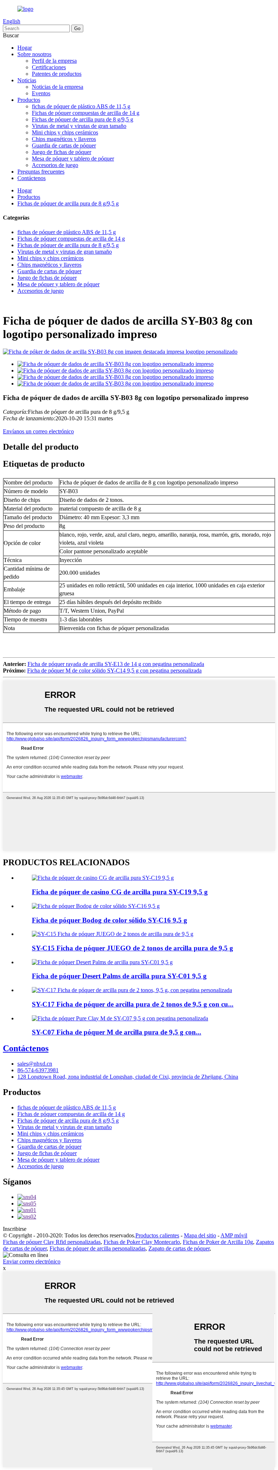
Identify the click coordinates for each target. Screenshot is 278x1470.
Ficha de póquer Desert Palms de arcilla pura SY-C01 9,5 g (119, 976)
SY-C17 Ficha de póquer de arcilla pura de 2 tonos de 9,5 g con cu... (132, 1004)
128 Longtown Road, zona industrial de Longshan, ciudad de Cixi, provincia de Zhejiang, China (127, 1077)
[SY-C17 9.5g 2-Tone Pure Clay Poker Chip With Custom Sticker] (132, 990)
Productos (28, 100)
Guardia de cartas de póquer (64, 145)
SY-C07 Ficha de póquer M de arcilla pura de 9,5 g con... (116, 1032)
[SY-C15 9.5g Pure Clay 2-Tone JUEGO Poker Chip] (112, 934)
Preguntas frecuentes (40, 171)
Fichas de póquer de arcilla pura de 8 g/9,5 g (82, 119)
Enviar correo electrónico (31, 1261)
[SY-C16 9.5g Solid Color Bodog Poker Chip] (96, 906)
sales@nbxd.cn (34, 1064)
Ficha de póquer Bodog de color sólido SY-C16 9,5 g (109, 920)
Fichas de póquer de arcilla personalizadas (98, 1248)
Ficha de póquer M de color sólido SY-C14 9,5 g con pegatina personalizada (114, 670)
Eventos (41, 93)
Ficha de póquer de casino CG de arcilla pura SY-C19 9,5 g (120, 892)
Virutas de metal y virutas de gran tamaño (79, 126)
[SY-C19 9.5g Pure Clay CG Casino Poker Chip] (103, 878)
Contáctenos (31, 178)
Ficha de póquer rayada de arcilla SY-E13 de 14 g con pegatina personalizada (116, 664)
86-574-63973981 (38, 1070)
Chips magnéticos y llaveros (64, 139)
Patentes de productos (56, 74)
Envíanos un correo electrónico (38, 431)
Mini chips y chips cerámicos (65, 132)
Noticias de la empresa (57, 87)
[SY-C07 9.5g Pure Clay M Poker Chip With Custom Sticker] (120, 1018)
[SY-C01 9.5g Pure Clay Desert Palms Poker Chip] (102, 962)
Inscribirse (14, 1229)
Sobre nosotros (34, 54)
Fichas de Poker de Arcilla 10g (218, 1242)
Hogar (24, 48)
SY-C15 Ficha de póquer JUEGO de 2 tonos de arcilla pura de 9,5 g (132, 948)
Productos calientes (157, 1235)
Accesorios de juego (55, 165)
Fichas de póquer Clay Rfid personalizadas (52, 1242)
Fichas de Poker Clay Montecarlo (142, 1242)
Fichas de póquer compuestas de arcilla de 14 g (85, 113)
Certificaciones (49, 67)
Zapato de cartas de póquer (179, 1248)
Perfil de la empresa (54, 61)
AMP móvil (233, 1235)
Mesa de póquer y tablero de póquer (73, 158)
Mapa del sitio (200, 1235)
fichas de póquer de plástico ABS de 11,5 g (81, 106)
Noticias (26, 80)
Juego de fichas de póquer (61, 152)
